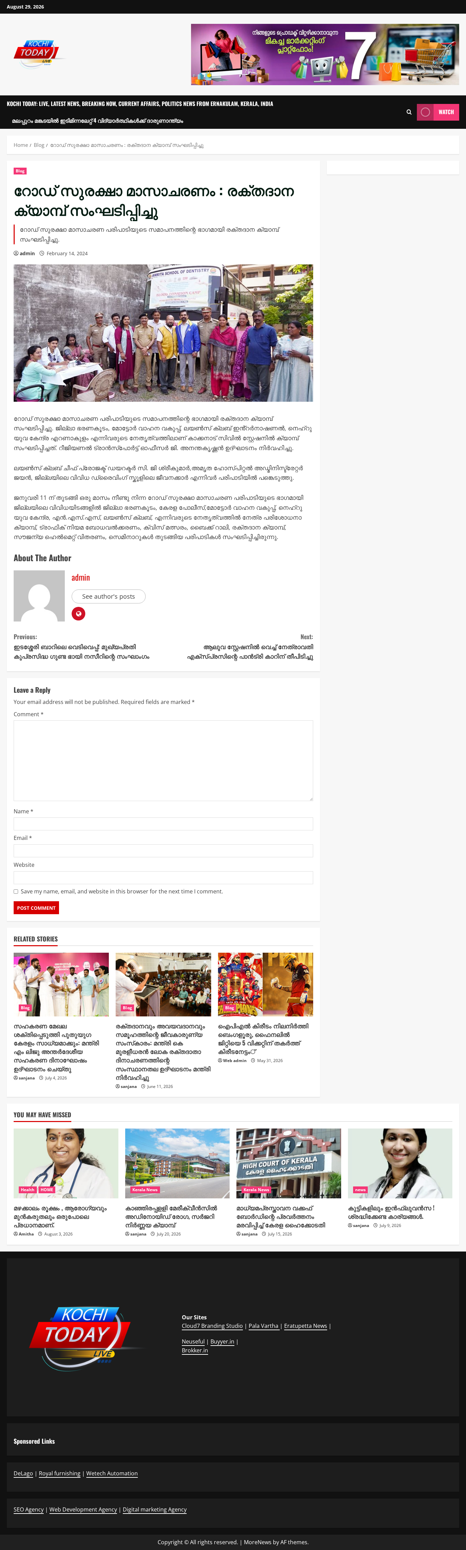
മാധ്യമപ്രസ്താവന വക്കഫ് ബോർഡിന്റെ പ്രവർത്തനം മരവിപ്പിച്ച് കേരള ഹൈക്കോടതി (280, 1216)
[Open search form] (409, 112)
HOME (47, 1190)
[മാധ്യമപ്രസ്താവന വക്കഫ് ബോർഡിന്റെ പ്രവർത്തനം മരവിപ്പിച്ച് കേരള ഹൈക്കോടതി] (288, 1163)
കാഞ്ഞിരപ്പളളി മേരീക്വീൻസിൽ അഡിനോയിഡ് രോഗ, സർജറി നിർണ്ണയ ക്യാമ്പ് (171, 1216)
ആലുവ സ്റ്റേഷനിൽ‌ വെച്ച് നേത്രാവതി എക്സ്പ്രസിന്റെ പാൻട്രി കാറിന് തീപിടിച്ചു (250, 646)
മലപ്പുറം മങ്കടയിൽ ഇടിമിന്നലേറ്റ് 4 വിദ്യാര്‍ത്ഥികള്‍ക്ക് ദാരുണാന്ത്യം (97, 120)
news (360, 1190)
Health (28, 1190)
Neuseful (193, 1341)
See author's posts (108, 596)
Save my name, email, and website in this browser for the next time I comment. (122, 891)
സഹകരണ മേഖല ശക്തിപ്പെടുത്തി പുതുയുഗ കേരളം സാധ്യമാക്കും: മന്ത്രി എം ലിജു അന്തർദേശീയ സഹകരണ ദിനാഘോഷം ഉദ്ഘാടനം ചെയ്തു (56, 1047)
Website (24, 865)
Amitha (26, 1234)
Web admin (235, 1060)
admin (27, 253)
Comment (29, 714)
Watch (446, 112)
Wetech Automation (112, 1473)
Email (23, 838)
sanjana (27, 1078)
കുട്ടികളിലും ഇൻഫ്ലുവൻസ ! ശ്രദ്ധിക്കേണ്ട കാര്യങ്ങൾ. (391, 1212)
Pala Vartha (264, 1326)
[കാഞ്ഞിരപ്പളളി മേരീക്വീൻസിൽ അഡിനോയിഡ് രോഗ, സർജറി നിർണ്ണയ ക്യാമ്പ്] (177, 1163)
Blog (20, 171)
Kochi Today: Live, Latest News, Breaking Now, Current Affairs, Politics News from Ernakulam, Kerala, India (140, 103)
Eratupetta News (305, 1326)
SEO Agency (29, 1509)
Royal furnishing (60, 1473)
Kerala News (145, 1190)
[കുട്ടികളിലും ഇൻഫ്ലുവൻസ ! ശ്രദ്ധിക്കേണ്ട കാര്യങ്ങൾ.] (400, 1163)
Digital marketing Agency (155, 1509)
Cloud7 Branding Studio (212, 1326)
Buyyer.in (222, 1341)
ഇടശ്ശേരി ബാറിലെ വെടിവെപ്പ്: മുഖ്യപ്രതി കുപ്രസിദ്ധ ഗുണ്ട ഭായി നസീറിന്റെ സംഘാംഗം (81, 646)
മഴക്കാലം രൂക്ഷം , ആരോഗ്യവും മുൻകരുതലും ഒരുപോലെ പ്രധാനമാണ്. (60, 1216)
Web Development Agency (83, 1509)
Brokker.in (195, 1350)
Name (23, 811)
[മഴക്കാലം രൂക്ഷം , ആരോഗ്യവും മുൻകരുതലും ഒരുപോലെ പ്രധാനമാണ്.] (66, 1163)
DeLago (23, 1473)
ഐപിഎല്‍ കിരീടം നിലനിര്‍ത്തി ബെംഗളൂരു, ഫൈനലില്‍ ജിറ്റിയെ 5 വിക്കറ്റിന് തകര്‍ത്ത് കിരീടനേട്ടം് (263, 1038)
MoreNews (258, 1542)
